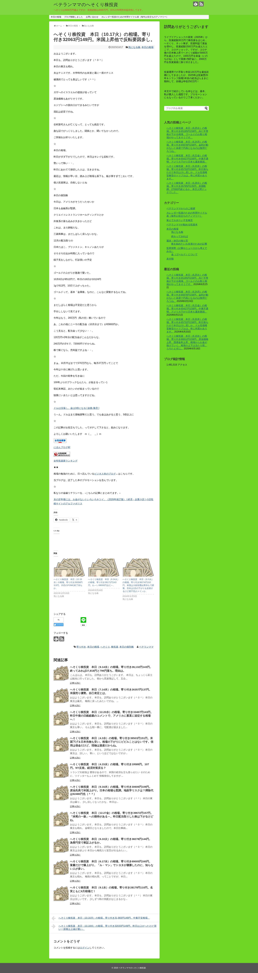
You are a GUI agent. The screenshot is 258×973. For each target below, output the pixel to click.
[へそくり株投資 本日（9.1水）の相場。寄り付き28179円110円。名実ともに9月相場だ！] (61, 893)
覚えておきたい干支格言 (179, 220)
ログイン (84, 947)
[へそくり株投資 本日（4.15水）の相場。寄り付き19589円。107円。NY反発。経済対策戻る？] (61, 770)
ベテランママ (146, 647)
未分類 (170, 258)
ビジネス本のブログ (105, 473)
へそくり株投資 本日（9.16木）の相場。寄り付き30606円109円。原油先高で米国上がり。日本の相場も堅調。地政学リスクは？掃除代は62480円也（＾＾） (111, 790)
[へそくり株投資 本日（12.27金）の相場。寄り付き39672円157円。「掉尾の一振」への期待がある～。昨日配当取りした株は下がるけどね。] (61, 819)
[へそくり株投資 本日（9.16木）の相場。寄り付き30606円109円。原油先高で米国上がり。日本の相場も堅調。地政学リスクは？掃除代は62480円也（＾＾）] (61, 792)
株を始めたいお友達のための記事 (189, 244)
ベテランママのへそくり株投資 (86, 4)
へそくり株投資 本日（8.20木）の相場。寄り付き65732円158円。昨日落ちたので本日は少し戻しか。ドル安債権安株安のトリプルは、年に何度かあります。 (187, 172)
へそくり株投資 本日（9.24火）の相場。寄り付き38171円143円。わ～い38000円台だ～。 (103, 582)
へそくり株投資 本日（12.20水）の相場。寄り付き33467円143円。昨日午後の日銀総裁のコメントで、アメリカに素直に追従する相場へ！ (111, 716)
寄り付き (81, 647)
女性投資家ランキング (65, 460)
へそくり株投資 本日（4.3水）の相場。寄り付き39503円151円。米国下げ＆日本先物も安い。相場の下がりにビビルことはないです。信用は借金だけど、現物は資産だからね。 (111, 742)
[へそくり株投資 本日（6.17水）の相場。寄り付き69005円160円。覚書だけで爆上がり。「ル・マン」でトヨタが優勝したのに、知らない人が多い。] (61, 867)
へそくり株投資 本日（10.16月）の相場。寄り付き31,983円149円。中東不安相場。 (104, 918)
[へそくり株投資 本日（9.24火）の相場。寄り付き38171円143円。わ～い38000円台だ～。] (104, 568)
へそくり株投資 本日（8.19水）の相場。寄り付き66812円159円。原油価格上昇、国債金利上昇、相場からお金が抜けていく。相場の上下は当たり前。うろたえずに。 (187, 342)
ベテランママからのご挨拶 (180, 208)
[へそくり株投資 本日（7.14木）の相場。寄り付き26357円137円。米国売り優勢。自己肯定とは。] (61, 695)
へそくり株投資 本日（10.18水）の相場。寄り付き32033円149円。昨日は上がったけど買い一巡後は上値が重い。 (107, 927)
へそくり (105, 647)
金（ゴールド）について (184, 254)
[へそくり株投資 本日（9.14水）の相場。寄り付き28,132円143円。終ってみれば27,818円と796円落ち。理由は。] (61, 673)
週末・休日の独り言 (177, 240)
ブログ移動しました (73, 17)
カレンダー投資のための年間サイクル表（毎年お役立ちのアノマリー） (134, 17)
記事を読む (75, 683)
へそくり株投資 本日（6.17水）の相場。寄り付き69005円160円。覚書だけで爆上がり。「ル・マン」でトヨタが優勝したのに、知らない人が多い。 (111, 865)
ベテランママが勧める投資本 (182, 224)
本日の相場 (56, 17)
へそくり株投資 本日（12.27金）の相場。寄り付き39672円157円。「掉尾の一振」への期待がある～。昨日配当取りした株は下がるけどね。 (111, 816)
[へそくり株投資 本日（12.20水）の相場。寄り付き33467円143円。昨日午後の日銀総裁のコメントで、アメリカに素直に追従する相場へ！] (61, 718)
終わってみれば (179, 236)
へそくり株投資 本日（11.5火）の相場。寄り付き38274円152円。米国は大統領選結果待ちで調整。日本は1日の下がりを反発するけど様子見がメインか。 (138, 585)
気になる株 (134, 47)
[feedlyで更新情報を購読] (195, 3)
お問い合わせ (92, 17)
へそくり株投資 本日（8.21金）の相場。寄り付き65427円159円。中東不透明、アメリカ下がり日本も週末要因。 (187, 158)
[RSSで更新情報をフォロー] (201, 3)
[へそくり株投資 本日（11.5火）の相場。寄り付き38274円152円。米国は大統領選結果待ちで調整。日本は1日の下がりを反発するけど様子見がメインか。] (138, 568)
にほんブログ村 (62, 447)
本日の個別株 (126, 647)
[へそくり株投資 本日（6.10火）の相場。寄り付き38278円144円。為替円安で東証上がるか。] (61, 845)
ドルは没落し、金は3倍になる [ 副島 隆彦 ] (76, 408)
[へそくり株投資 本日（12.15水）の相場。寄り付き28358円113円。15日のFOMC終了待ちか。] (69, 568)
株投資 (114, 647)
